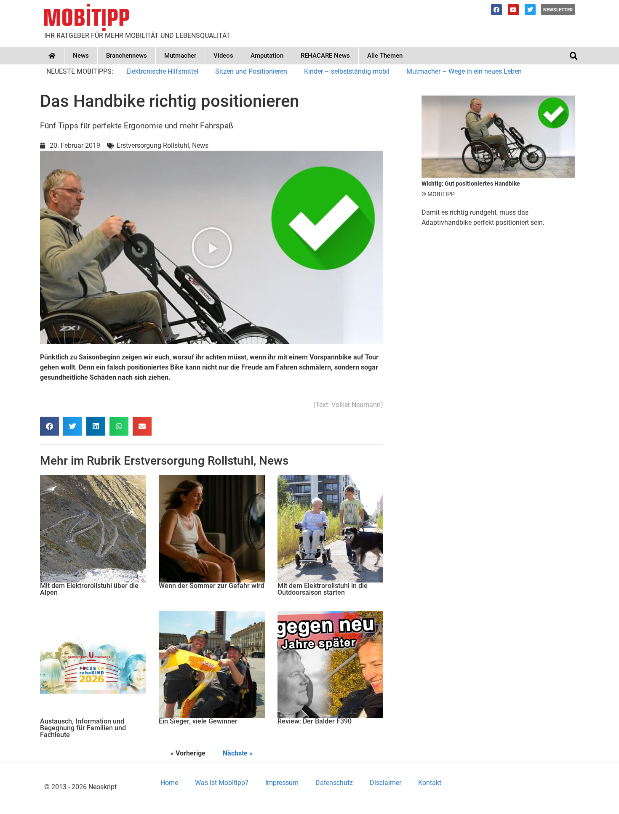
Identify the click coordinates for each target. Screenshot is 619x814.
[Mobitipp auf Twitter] (530, 10)
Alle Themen (385, 55)
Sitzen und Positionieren (251, 71)
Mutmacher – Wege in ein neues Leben (464, 71)
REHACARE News (325, 55)
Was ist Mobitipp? (221, 783)
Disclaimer (385, 783)
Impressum (282, 783)
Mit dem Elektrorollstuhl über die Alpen (89, 589)
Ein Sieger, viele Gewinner (198, 721)
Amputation (267, 55)
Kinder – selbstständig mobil (347, 71)
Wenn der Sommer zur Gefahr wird (211, 586)
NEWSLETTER (558, 10)
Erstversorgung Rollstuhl (188, 461)
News (81, 55)
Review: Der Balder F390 (314, 721)
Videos (223, 55)
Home (169, 783)
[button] (573, 55)
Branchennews (126, 55)
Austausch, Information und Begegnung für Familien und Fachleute (83, 728)
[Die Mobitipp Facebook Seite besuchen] (496, 10)
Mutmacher (180, 55)
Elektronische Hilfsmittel (162, 71)
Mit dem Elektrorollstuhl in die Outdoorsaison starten (322, 589)
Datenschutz (334, 783)
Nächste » (238, 753)
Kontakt (429, 783)
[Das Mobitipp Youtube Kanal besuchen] (513, 10)
